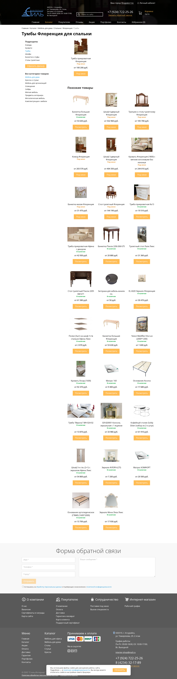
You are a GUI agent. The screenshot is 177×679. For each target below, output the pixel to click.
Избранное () (138, 22)
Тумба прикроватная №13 (142, 204)
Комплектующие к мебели (36, 101)
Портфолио (105, 22)
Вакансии (26, 609)
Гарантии (26, 655)
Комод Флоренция (81, 156)
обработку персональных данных (49, 587)
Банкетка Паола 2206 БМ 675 (111, 246)
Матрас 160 (111, 380)
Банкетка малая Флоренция (81, 204)
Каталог (49, 22)
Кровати (28, 48)
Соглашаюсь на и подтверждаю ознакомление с (67, 587)
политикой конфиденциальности (99, 587)
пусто (149, 12)
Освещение (30, 86)
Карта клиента (63, 619)
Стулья (48, 648)
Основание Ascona (142, 380)
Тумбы (27, 51)
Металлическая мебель (35, 98)
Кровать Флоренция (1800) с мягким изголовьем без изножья (142, 159)
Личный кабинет (147, 3)
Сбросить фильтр (36, 66)
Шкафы (28, 54)
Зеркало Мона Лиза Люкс (111, 512)
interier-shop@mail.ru (126, 652)
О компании (35, 599)
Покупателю (64, 22)
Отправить (28, 581)
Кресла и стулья (32, 80)
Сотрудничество (106, 599)
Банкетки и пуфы (32, 57)
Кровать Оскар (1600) (81, 380)
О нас (24, 606)
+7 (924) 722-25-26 (120, 12)
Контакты (121, 22)
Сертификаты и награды (33, 612)
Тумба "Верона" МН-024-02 (80, 422)
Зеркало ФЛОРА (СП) (111, 467)
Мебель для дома (32, 77)
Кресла (48, 652)
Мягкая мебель (31, 92)
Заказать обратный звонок (120, 15)
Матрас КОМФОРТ (141, 467)
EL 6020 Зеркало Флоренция (142, 291)
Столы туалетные (32, 60)
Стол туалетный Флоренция (111, 204)
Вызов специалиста (99, 609)
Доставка (60, 612)
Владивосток (127, 3)
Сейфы (28, 89)
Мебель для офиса (53, 638)
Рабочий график (132, 606)
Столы (47, 645)
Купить (81, 73)
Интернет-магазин (143, 599)
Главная (35, 22)
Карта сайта (27, 616)
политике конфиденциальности (76, 670)
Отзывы (79, 22)
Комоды (28, 45)
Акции (92, 22)
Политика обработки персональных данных (40, 675)
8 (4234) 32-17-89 (128, 662)
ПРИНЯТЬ (120, 670)
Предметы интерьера (34, 95)
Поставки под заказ (99, 606)
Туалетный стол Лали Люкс (141, 246)
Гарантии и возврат (65, 616)
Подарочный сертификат (68, 622)
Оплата (59, 609)
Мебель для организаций (35, 83)
